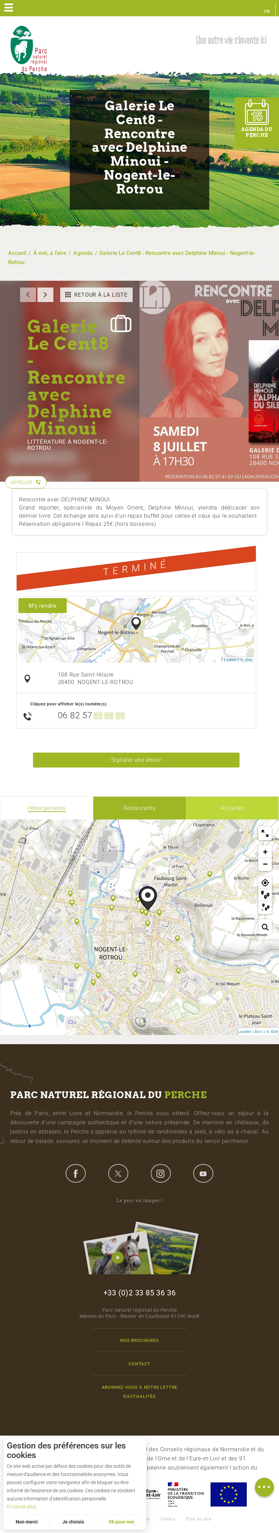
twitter (118, 1173)
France (185, 1494)
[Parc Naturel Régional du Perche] (28, 48)
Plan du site (198, 1519)
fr (267, 11)
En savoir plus (21, 1506)
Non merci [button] (27, 1522)
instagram (160, 1173)
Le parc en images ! (140, 1200)
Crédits (167, 1519)
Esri (258, 1031)
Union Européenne (228, 1494)
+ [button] (265, 852)
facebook (75, 1173)
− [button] (265, 864)
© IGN (246, 659)
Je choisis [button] (73, 1522)
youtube (203, 1173)
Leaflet (230, 659)
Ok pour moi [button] (121, 1522)
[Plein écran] (265, 833)
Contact (139, 1363)
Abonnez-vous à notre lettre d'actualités (140, 1392)
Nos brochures (139, 1340)
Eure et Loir (146, 1494)
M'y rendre (42, 605)
